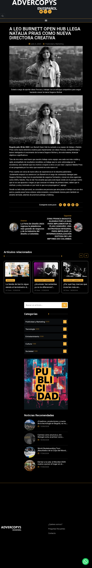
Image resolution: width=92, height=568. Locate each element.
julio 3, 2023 (36, 44)
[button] (46, 20)
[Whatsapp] (50, 12)
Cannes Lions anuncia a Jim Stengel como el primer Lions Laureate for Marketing (50, 436)
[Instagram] (45, 12)
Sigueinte (67, 216)
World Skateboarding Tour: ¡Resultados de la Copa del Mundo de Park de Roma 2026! (52, 449)
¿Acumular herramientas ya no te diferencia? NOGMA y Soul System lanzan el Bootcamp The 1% (45, 286)
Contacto (52, 533)
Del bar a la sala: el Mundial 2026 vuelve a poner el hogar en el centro (52, 463)
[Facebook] (41, 12)
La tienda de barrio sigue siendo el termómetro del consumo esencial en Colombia (17, 286)
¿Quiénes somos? (55, 524)
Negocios (10, 280)
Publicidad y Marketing (44, 280)
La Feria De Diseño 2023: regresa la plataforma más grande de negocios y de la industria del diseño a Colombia (32, 229)
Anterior (24, 221)
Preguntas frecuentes (56, 529)
